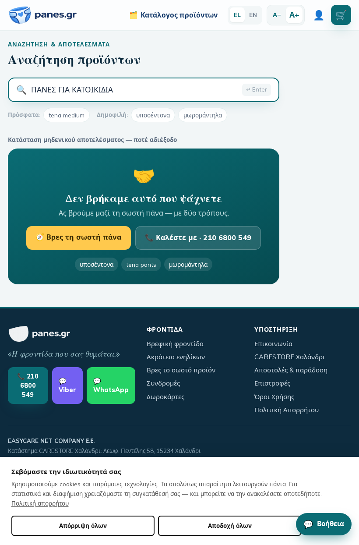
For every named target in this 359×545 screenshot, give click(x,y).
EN (253, 14)
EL (237, 14)
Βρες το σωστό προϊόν (181, 370)
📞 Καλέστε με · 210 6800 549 (198, 237)
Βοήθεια (323, 524)
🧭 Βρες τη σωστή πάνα (78, 237)
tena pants (141, 264)
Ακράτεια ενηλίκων (176, 357)
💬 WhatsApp (111, 385)
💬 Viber (67, 385)
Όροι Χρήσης (274, 397)
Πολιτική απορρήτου (40, 503)
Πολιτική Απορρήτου (286, 410)
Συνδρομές (163, 383)
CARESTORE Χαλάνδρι (289, 357)
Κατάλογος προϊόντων (173, 15)
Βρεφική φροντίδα (175, 344)
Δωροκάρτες (165, 397)
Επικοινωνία (273, 344)
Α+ (294, 14)
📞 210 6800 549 (28, 385)
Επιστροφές (272, 383)
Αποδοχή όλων (230, 525)
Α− (277, 15)
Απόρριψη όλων (83, 525)
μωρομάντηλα (202, 115)
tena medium (66, 115)
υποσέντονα (153, 115)
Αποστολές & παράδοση (290, 370)
